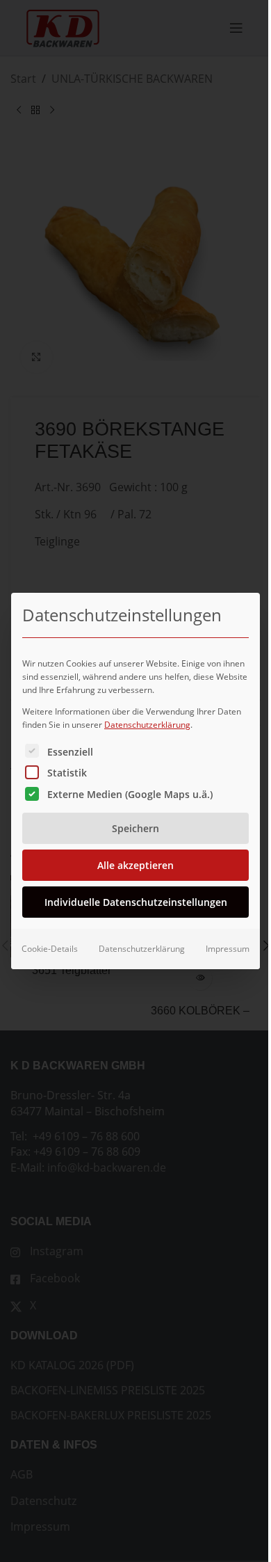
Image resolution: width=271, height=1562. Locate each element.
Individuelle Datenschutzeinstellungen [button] (135, 902)
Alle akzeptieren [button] (135, 865)
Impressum (227, 949)
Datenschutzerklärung (147, 725)
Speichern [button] (135, 828)
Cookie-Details (50, 949)
